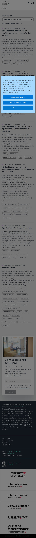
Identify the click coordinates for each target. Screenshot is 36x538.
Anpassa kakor (18, 108)
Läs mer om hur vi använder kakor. (17, 91)
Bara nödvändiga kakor (18, 102)
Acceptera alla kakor (18, 97)
